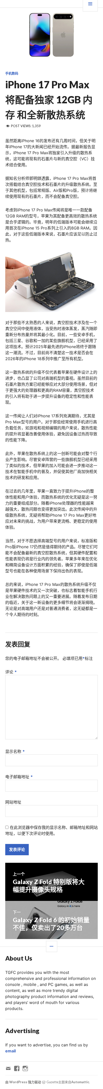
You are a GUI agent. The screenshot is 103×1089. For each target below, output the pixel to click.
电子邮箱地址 (19, 776)
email (10, 1050)
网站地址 (13, 802)
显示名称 (15, 751)
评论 (11, 671)
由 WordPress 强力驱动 (23, 1082)
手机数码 (11, 73)
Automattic (80, 1082)
